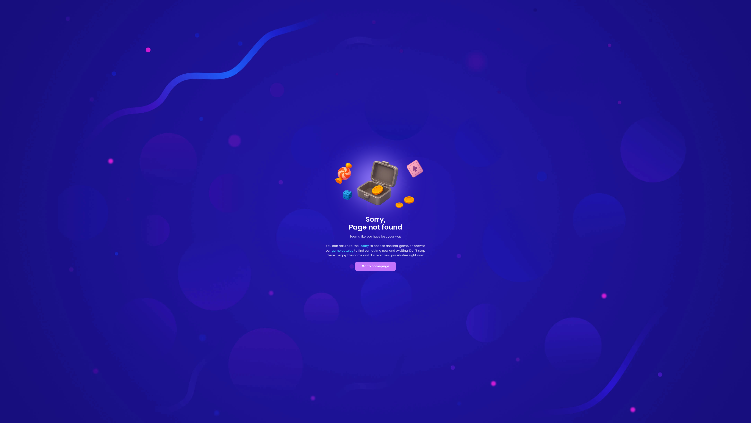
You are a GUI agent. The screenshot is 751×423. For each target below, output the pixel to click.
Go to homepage (375, 266)
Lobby (364, 246)
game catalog (342, 250)
